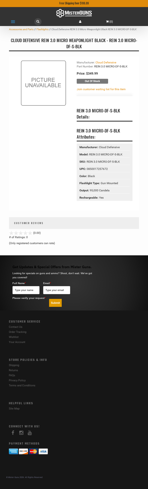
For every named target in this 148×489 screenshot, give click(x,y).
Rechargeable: (89, 197)
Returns (13, 370)
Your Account (17, 342)
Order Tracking (17, 332)
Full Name (19, 283)
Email (47, 283)
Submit (55, 302)
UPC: (83, 169)
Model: (84, 154)
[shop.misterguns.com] (74, 13)
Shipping (14, 365)
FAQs (12, 375)
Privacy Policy (17, 380)
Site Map (14, 408)
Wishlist (14, 337)
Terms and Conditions (22, 385)
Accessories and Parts (21, 29)
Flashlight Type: (90, 183)
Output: (84, 190)
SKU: (83, 161)
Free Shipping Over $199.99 (74, 3)
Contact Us (15, 327)
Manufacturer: (89, 147)
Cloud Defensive (105, 62)
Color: (83, 176)
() (111, 21)
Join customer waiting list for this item (101, 89)
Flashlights (42, 29)
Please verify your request (28, 298)
